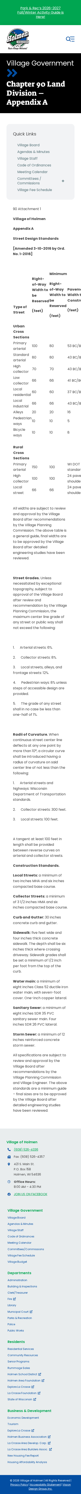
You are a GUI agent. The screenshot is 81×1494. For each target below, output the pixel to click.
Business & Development (29, 1410)
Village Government (25, 1210)
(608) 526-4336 (26, 1149)
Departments (19, 1272)
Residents (16, 1341)
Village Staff (27, 158)
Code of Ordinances (34, 165)
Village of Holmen (21, 1142)
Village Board (28, 145)
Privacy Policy (19, 1484)
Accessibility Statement (45, 1484)
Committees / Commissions (29, 181)
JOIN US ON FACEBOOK (30, 1194)
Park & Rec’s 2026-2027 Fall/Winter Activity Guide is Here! (40, 12)
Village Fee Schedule (34, 189)
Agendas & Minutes (33, 151)
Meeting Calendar (32, 171)
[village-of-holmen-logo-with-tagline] (17, 29)
